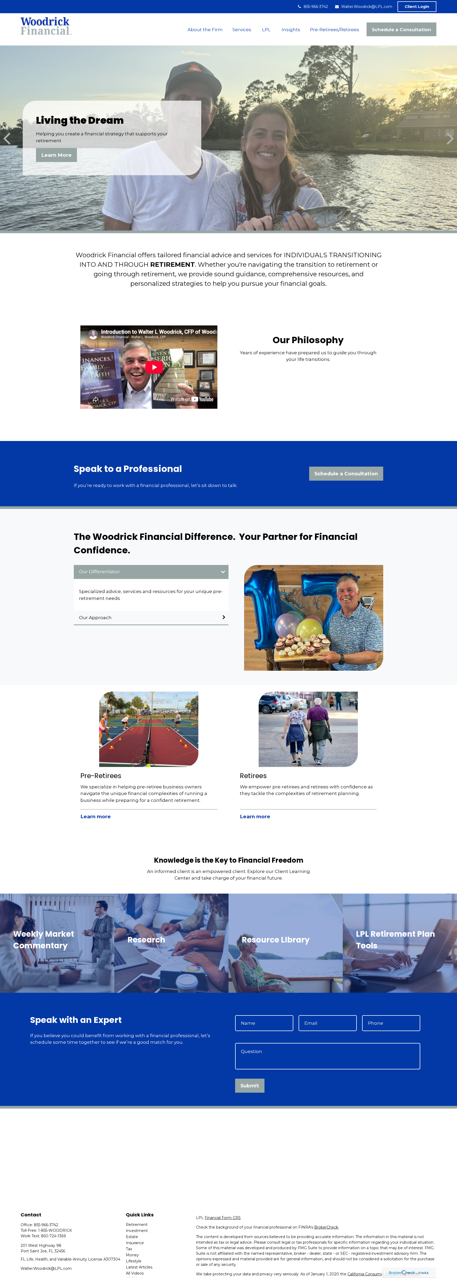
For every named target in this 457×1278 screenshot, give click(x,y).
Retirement (137, 1224)
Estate (132, 1236)
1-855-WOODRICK (55, 1230)
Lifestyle (133, 1261)
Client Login (417, 6)
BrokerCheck (326, 1227)
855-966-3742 (316, 6)
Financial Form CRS (223, 1217)
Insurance (135, 1242)
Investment (137, 1230)
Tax (129, 1249)
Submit (249, 1086)
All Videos (135, 1273)
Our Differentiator (99, 571)
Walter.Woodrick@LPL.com (366, 6)
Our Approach (95, 617)
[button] (205, 29)
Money (132, 1255)
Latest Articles (139, 1267)
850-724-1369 (53, 1236)
